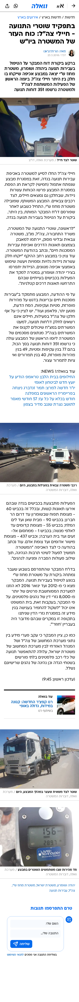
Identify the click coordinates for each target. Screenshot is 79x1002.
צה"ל (72, 890)
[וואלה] (39, 6)
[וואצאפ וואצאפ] (16, 6)
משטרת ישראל (46, 885)
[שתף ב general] (7, 6)
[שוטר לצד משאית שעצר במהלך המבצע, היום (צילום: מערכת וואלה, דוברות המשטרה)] (39, 765)
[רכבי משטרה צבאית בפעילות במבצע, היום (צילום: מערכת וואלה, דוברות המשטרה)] (39, 458)
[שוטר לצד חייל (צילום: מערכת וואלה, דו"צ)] (39, 131)
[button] (60, 6)
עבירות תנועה (58, 890)
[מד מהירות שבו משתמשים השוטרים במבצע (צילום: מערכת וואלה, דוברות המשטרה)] (39, 843)
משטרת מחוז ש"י (24, 885)
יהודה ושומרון (66, 885)
